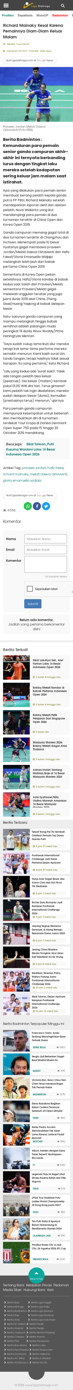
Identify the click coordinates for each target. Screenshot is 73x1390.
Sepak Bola (39, 1047)
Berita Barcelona (17, 1345)
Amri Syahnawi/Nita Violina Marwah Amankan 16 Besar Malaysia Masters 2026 (50, 802)
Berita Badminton (17, 1311)
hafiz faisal (55, 467)
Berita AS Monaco (17, 1362)
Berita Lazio (39, 1345)
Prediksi (8, 15)
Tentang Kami (13, 1284)
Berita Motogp (15, 1306)
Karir (50, 1289)
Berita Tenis (13, 1319)
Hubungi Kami (34, 1289)
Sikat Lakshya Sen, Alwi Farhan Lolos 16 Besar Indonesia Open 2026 (48, 663)
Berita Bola (13, 1302)
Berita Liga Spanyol (42, 1311)
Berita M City (39, 1362)
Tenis (36, 1118)
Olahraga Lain (41, 1235)
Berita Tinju (13, 1315)
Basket (37, 1071)
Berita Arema (37, 1336)
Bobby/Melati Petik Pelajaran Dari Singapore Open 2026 (49, 718)
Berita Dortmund (16, 1354)
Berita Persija (36, 1328)
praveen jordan (34, 467)
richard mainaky (16, 473)
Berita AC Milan (16, 1358)
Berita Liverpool (16, 1332)
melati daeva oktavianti (48, 473)
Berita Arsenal (15, 1328)
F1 (34, 1165)
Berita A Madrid (41, 1358)
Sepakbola (25, 15)
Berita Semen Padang (42, 1332)
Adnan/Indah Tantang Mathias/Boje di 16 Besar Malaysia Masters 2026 (49, 773)
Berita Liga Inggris (41, 1302)
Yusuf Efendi (22, 43)
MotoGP (42, 15)
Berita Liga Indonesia (43, 1319)
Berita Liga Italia (40, 1306)
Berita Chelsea (15, 1336)
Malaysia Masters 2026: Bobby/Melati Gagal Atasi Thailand (50, 745)
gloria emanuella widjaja (22, 480)
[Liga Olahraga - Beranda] (36, 5)
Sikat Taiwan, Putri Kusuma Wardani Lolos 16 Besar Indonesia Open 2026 (30, 448)
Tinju (36, 1188)
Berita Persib (36, 1324)
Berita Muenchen (42, 1349)
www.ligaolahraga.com (41, 1385)
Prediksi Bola (40, 1259)
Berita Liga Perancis (42, 1315)
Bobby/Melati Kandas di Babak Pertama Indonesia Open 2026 (50, 690)
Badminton (60, 15)
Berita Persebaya (39, 1341)
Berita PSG (13, 1341)
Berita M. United (16, 1324)
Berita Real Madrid (17, 1349)
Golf (36, 1212)
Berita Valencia (41, 1354)
